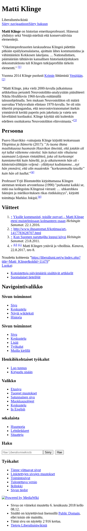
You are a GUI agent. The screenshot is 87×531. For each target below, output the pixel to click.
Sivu (14, 305)
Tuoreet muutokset (24, 393)
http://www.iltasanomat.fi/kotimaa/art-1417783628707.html (38, 231)
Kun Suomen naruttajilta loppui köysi (39, 237)
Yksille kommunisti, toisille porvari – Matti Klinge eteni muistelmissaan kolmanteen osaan (47, 219)
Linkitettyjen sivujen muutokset (33, 474)
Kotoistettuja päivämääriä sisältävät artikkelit (42, 273)
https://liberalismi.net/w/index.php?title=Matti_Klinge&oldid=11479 (41, 259)
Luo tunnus (19, 368)
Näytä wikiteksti (22, 313)
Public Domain (69, 513)
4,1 (20, 244)
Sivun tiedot (19, 490)
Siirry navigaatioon (15, 24)
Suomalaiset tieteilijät (25, 277)
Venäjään (76, 75)
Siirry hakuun (38, 24)
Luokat (7, 265)
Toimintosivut (20, 478)
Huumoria (18, 427)
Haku (7, 443)
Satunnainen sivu (23, 397)
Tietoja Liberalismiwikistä (29, 525)
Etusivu (16, 389)
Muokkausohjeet (22, 401)
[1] (19, 67)
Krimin (49, 75)
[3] (75, 120)
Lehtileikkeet (20, 431)
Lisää (14, 342)
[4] (32, 172)
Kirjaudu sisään (22, 372)
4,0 (15, 244)
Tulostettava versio (24, 482)
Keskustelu (18, 309)
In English (18, 409)
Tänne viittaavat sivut (26, 470)
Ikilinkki (17, 486)
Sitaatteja (17, 435)
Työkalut (17, 346)
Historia (16, 317)
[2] (3, 79)
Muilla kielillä (20, 350)
